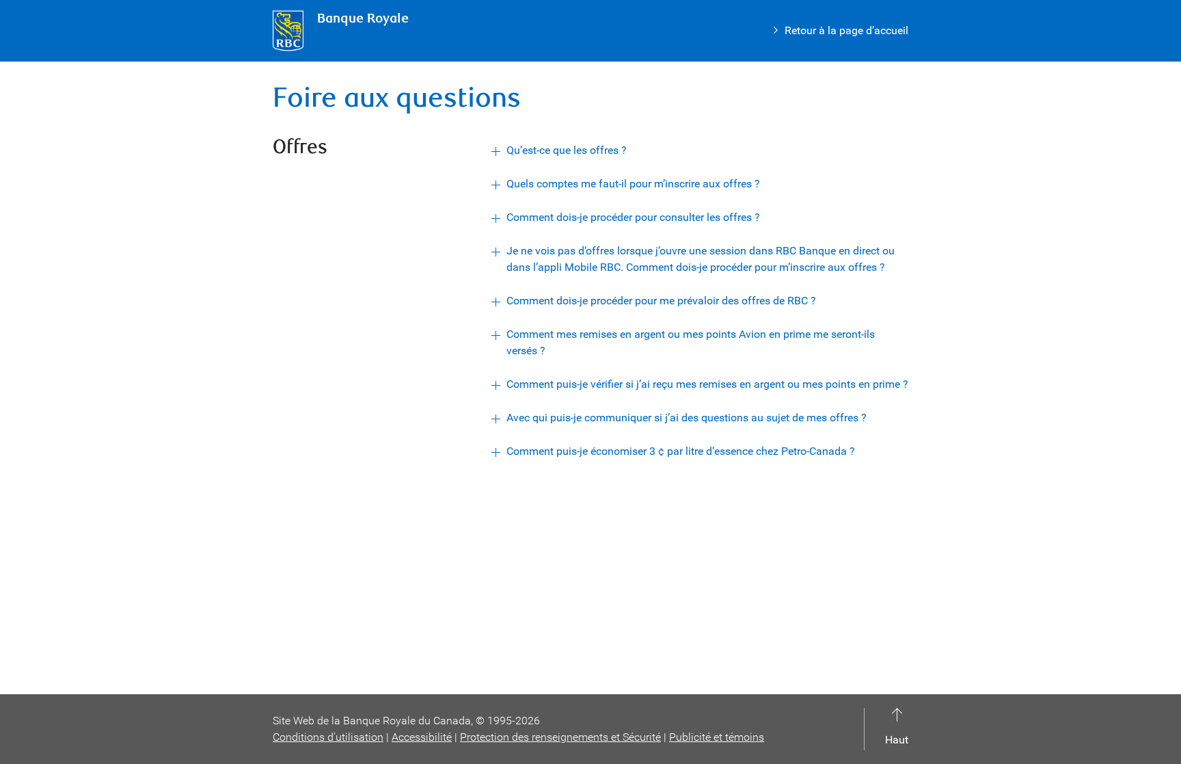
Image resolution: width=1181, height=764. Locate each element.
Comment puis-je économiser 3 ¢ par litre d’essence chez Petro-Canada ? (680, 451)
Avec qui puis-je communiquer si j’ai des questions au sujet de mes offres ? (686, 417)
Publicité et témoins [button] (716, 736)
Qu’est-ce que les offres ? (566, 150)
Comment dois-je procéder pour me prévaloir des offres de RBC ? (661, 300)
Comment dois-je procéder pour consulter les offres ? (633, 217)
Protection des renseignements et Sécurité (560, 736)
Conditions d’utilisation (328, 736)
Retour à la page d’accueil (846, 30)
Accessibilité (422, 736)
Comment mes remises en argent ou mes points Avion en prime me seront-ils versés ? (690, 342)
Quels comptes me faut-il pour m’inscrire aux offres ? (633, 183)
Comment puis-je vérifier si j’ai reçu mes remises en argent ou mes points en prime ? (707, 384)
